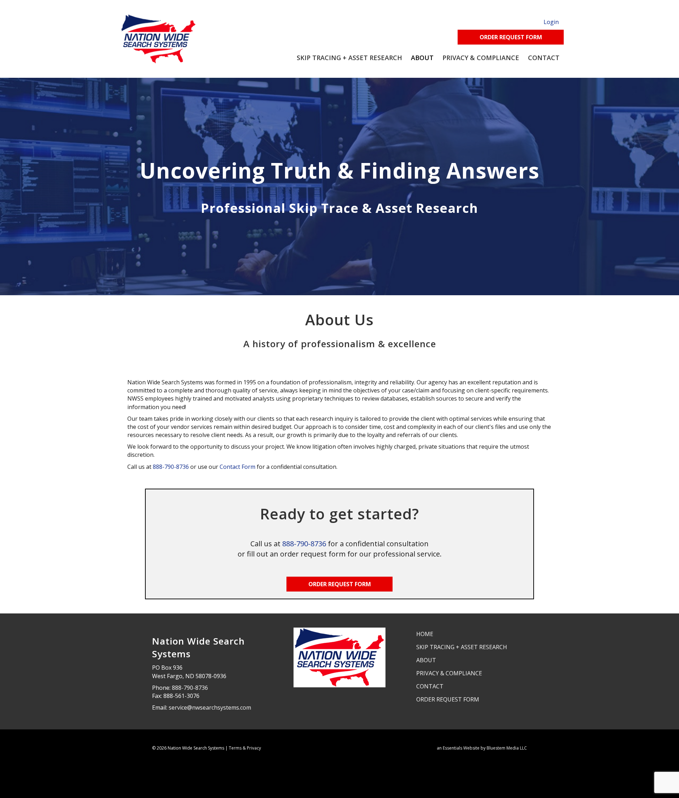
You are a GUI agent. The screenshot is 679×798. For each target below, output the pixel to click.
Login (551, 22)
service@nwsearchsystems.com (210, 707)
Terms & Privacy (245, 748)
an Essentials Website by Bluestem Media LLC (482, 748)
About (422, 57)
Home (424, 634)
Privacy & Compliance (480, 57)
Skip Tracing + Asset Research (349, 57)
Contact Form (237, 467)
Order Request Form (447, 699)
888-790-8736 (171, 467)
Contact (543, 57)
